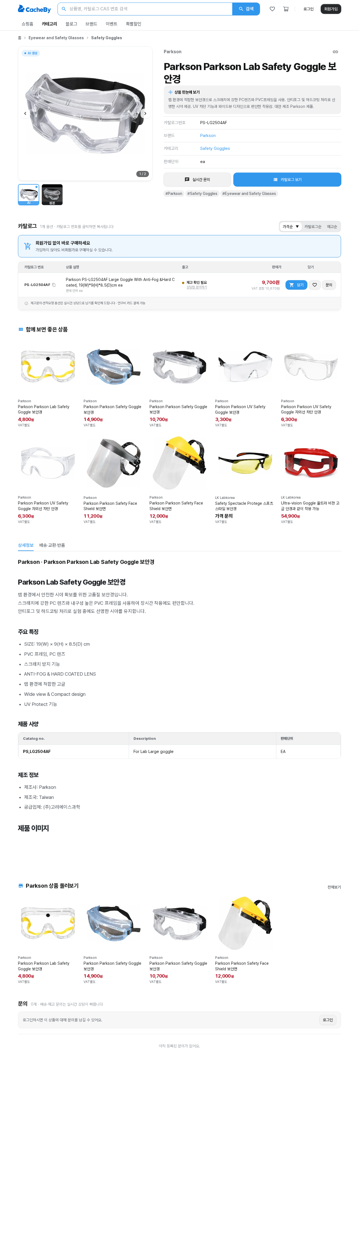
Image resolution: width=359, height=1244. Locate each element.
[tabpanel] (179, 708)
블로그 (71, 24)
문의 (329, 285)
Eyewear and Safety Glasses (56, 38)
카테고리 (49, 24)
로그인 (308, 9)
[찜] (272, 9)
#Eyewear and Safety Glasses (249, 193)
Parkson (172, 51)
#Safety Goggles (202, 193)
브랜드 (91, 24)
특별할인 (133, 24)
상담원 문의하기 (197, 287)
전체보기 (334, 887)
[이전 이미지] (25, 113)
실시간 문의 (201, 179)
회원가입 (331, 9)
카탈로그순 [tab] (313, 226)
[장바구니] (285, 9)
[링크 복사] (335, 51)
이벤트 (112, 24)
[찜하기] (315, 284)
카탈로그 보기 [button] (291, 179)
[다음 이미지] (145, 113)
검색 (250, 8)
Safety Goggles (106, 38)
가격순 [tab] (291, 226)
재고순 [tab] (332, 226)
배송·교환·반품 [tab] (52, 545)
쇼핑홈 (27, 24)
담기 (300, 285)
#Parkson (173, 193)
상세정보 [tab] (26, 545)
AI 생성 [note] (32, 54)
